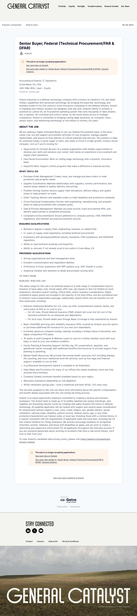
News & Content (111, 6)
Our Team (125, 6)
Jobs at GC (53, 541)
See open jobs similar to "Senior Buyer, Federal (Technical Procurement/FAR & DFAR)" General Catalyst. (67, 70)
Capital (71, 6)
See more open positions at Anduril (68, 478)
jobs (32, 25)
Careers (40, 541)
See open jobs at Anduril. (37, 65)
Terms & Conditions (70, 541)
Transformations (94, 6)
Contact (29, 541)
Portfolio (62, 6)
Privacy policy (62, 507)
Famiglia (81, 6)
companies (12, 25)
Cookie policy (75, 507)
